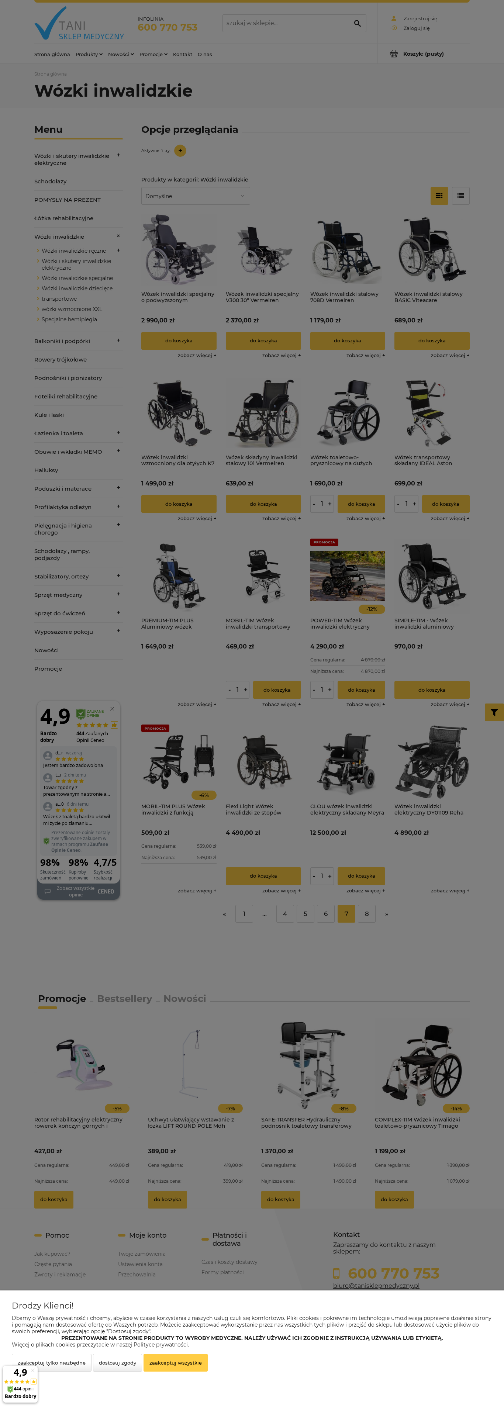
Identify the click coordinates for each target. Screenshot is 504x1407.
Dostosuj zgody (117, 1363)
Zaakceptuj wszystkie (175, 1363)
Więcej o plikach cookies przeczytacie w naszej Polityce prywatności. (100, 1344)
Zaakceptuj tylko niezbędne (52, 1363)
